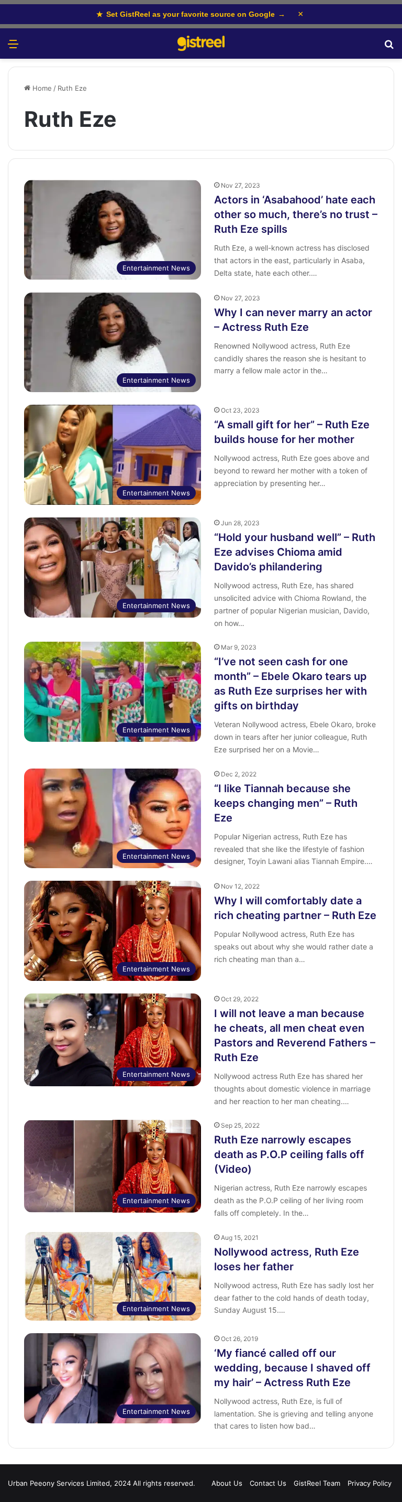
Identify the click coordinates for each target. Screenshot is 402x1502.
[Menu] (13, 47)
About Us (226, 1483)
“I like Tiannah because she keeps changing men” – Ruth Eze (286, 803)
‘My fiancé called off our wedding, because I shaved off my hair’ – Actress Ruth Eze (292, 1368)
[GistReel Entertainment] (201, 43)
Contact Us (268, 1483)
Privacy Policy (370, 1483)
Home (41, 88)
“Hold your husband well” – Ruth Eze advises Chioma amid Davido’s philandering (294, 552)
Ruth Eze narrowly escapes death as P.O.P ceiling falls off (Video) (289, 1154)
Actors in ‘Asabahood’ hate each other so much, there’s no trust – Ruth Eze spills (295, 214)
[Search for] (389, 47)
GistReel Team (317, 1483)
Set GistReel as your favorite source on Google (190, 14)
